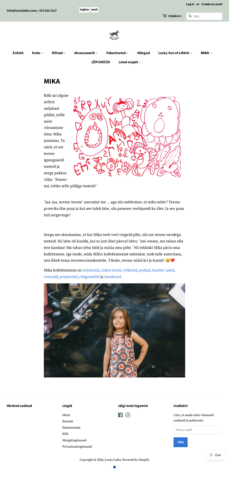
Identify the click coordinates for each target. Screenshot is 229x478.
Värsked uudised (19, 405)
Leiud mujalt (129, 62)
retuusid (51, 276)
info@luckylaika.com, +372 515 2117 (32, 10)
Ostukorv (174, 16)
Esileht (18, 53)
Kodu (36, 53)
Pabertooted (116, 53)
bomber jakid (163, 270)
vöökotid (130, 270)
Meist (66, 415)
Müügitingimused (74, 440)
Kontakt (67, 421)
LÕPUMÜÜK (100, 62)
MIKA (205, 53)
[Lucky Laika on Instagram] (127, 416)
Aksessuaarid (84, 53)
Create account (211, 4)
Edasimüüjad (71, 427)
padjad (144, 270)
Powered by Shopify (136, 459)
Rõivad (57, 53)
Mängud (143, 53)
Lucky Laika (113, 459)
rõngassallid (89, 276)
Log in (190, 4)
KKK (65, 434)
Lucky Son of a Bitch (174, 53)
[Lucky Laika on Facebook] (120, 416)
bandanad (112, 276)
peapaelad (68, 276)
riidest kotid (111, 270)
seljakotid (91, 270)
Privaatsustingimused (77, 446)
